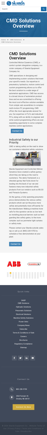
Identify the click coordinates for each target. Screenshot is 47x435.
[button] (8, 273)
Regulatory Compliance (23, 344)
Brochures (23, 340)
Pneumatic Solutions (24, 311)
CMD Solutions (23, 303)
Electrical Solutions (23, 314)
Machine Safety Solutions (23, 318)
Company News (23, 325)
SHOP (23, 300)
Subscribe (23, 329)
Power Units (23, 322)
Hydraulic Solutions (23, 307)
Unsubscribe (26, 431)
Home (3, 40)
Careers (23, 336)
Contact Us (17, 131)
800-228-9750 (21, 389)
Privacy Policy (14, 428)
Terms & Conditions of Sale (23, 333)
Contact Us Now (23, 407)
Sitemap (23, 347)
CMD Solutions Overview (11, 42)
